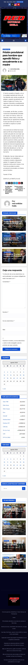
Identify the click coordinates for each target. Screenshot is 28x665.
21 (17, 378)
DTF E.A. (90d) (6, 437)
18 (7, 378)
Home (14, 617)
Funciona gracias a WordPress (9, 612)
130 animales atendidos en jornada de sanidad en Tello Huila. (14, 622)
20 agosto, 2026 (10, 547)
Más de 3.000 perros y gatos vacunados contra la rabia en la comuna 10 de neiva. (14, 649)
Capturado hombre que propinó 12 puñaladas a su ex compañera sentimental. (14, 638)
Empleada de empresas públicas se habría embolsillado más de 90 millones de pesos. (14, 644)
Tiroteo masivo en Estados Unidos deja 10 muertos (18, 188)
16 (23, 375)
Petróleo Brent (6, 419)
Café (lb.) (5, 426)
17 (4, 378)
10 (4, 375)
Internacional (6, 49)
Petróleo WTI (6, 423)
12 (10, 375)
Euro (4, 412)
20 (14, 378)
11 (7, 375)
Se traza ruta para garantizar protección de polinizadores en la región (14, 660)
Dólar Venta (6, 405)
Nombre (5, 312)
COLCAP (5, 416)
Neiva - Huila (7, 523)
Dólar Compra (6, 408)
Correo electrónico (8, 321)
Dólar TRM (5, 401)
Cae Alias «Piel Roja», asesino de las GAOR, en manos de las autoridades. (14, 633)
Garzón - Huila (7, 507)
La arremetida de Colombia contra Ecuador (11, 240)
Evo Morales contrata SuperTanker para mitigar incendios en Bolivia (9, 190)
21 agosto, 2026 (10, 513)
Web (4, 329)
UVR (4, 433)
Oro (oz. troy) (6, 430)
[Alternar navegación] (13, 40)
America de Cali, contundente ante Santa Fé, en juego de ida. (14, 627)
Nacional (6, 540)
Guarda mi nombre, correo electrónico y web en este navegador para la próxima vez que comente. (14, 343)
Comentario (6, 281)
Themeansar (14, 613)
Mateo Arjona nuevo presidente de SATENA (14, 561)
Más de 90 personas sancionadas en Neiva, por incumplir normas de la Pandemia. (14, 655)
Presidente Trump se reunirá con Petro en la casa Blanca (14, 256)
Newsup (22, 612)
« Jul (4, 388)
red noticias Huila (14, 69)
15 (20, 375)
